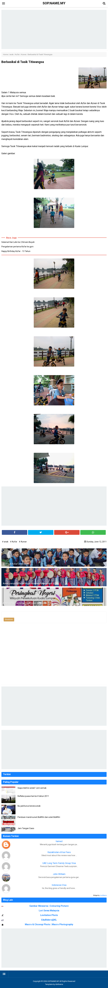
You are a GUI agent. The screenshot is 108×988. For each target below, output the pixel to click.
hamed (59, 841)
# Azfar (14, 542)
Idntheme (59, 984)
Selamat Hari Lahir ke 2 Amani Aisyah (18, 242)
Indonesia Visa (59, 885)
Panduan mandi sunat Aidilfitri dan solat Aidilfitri (39, 817)
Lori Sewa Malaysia (49, 910)
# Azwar (23, 542)
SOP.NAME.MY (53, 981)
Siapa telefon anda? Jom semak (32, 788)
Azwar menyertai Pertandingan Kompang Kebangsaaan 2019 (30, 583)
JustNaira (103, 895)
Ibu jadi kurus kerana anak (29, 806)
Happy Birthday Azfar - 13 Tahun (15, 251)
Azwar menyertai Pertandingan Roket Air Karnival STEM (28, 603)
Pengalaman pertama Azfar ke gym (17, 246)
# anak (5, 542)
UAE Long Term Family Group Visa (59, 863)
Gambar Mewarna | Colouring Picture (49, 906)
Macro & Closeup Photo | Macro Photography (49, 924)
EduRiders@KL (49, 919)
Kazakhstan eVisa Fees (59, 852)
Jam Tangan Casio (26, 828)
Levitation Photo (49, 915)
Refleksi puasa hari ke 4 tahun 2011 (33, 796)
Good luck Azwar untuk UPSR (16, 564)
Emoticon (9, 619)
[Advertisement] (54, 29)
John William (59, 874)
